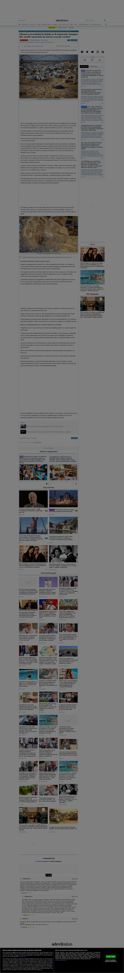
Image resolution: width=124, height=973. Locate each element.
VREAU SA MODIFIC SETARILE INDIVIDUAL (111, 961)
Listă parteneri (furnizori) (61, 960)
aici (19, 965)
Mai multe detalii (22, 956)
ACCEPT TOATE (111, 956)
